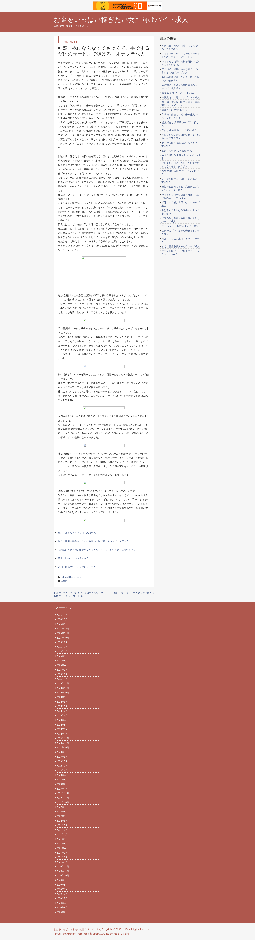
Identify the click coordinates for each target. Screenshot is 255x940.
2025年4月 (62, 665)
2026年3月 (62, 614)
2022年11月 (62, 797)
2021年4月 (62, 848)
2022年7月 (62, 816)
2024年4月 (62, 720)
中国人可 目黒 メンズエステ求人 (181, 97)
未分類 (64, 580)
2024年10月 (62, 692)
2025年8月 (62, 646)
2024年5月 (62, 715)
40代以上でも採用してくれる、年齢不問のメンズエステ (180, 103)
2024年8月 (62, 701)
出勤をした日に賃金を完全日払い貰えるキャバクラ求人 (180, 188)
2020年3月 (62, 907)
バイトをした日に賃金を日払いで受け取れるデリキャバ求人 (180, 196)
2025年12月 (62, 628)
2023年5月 (62, 770)
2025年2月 (62, 674)
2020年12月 (62, 866)
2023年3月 (62, 779)
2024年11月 (62, 688)
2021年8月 (62, 830)
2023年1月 (62, 788)
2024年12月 (62, 683)
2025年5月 (62, 660)
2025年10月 (62, 637)
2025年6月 (62, 656)
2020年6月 (62, 893)
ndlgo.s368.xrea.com (71, 577)
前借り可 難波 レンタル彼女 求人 (179, 130)
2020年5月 (62, 898)
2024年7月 (62, 706)
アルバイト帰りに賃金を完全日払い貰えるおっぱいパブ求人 (180, 71)
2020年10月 (62, 875)
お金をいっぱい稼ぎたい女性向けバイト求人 (121, 19)
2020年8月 (62, 884)
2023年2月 (62, 784)
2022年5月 (62, 825)
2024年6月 (62, 711)
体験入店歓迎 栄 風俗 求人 (175, 109)
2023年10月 (62, 747)
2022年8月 (62, 811)
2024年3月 (62, 724)
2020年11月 (62, 871)
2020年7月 (62, 889)
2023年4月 (62, 775)
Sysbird (125, 933)
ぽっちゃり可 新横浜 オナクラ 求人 (180, 226)
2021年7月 (62, 834)
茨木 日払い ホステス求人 (73, 558)
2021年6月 (62, 839)
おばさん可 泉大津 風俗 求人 (177, 150)
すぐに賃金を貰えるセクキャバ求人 (181, 246)
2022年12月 (62, 793)
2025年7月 (62, 651)
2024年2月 (62, 729)
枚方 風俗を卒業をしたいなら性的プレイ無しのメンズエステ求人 (93, 541)
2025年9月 (62, 642)
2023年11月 (62, 743)
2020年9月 (62, 880)
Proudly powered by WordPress (71, 933)
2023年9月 (62, 752)
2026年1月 (62, 624)
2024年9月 (62, 697)
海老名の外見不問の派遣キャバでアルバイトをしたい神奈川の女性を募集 (97, 549)
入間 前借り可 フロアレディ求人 (77, 566)
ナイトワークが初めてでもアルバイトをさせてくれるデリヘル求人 (180, 55)
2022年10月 (62, 802)
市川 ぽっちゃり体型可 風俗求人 (77, 532)
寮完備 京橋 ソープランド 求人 (178, 92)
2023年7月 (62, 761)
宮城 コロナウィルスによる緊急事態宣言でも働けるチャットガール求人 (78, 594)
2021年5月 (62, 843)
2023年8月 (62, 756)
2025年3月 (62, 669)
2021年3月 (62, 852)
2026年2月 (62, 619)
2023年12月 (62, 738)
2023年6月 (62, 765)
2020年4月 (62, 903)
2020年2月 (62, 912)
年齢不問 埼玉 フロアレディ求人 (133, 593)
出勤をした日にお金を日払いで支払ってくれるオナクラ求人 (180, 164)
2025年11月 (62, 633)
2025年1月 (62, 678)
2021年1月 (62, 862)
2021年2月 (62, 857)
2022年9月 (62, 807)
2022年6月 (62, 820)
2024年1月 (62, 733)
